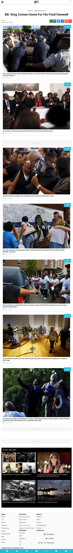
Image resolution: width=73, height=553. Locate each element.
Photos (3, 539)
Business (4, 525)
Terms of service (24, 525)
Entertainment (6, 534)
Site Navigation (41, 525)
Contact (39, 528)
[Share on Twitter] (17, 551)
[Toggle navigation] (2, 2)
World (3, 522)
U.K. (20, 541)
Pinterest (50, 543)
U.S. (20, 544)
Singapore (22, 538)
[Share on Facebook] (7, 551)
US (2, 519)
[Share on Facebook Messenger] (56, 551)
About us (39, 517)
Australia (22, 533)
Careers (39, 522)
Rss (41, 543)
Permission (22, 519)
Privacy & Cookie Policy (26, 528)
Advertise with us (24, 517)
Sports (3, 531)
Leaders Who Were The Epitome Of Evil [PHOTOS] (16, 474)
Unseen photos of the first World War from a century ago (18, 502)
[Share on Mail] (36, 551)
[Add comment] (66, 551)
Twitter (50, 538)
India (3, 517)
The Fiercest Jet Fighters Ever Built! (47, 502)
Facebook (49, 534)
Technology (5, 528)
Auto (2, 536)
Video (3, 542)
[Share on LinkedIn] (26, 551)
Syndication (23, 522)
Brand (38, 519)
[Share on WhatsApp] (46, 551)
